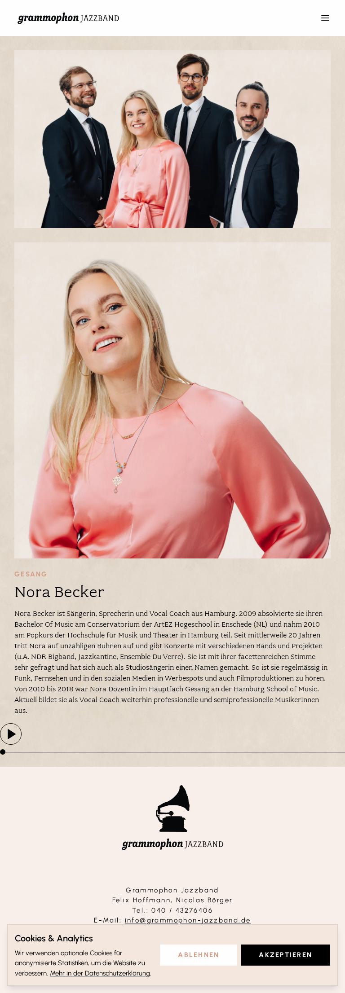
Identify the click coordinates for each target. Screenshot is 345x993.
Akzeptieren (285, 955)
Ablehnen (198, 955)
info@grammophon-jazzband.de (188, 920)
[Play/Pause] (11, 734)
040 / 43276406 (182, 910)
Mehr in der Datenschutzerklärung (100, 973)
